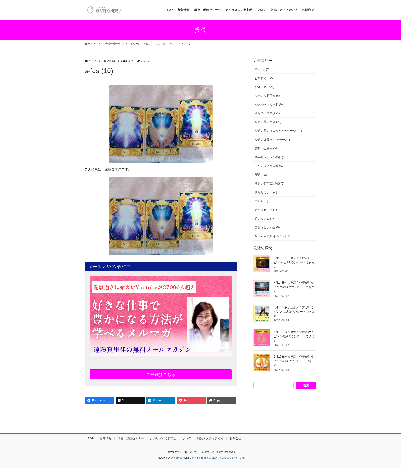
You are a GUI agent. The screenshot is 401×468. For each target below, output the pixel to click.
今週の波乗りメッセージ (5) (273, 139)
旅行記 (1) (261, 201)
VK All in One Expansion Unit (228, 457)
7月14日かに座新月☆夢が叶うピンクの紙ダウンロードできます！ (294, 287)
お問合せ (235, 438)
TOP (91, 438)
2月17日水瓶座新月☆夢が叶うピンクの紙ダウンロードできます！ (294, 361)
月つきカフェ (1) (266, 209)
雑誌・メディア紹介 (210, 438)
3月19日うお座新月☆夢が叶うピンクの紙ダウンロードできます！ (294, 336)
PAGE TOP (388, 450)
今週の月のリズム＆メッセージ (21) (278, 130)
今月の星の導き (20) (268, 122)
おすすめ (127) (264, 78)
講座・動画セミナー (131, 438)
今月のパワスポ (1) (267, 113)
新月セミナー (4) (266, 192)
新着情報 (106, 438)
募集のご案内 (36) (267, 148)
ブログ (186, 438)
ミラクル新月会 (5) (267, 95)
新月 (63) (261, 174)
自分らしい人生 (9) (267, 227)
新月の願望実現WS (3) (269, 183)
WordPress (177, 457)
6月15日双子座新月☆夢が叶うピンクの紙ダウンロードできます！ (294, 312)
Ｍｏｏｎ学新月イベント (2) (273, 236)
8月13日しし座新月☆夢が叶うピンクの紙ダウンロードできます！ (294, 262)
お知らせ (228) (264, 87)
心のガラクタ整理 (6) (269, 166)
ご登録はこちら (160, 374)
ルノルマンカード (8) (269, 104)
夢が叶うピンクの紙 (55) (271, 157)
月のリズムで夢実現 (163, 438)
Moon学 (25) (263, 69)
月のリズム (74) (265, 218)
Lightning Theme (199, 457)
